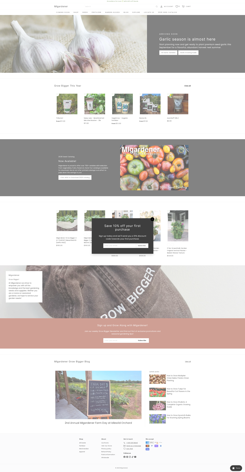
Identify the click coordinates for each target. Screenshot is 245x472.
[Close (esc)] (152, 219)
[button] (38, 454)
